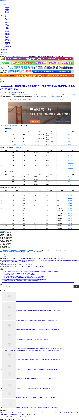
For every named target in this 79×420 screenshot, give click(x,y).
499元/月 (70, 138)
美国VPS (7, 19)
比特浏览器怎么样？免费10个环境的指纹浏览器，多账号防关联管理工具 (18, 273)
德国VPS (7, 24)
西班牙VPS (7, 43)
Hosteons (7, 12)
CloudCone (7, 10)
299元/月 (70, 134)
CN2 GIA (27, 412)
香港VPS (5, 250)
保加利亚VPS (8, 46)
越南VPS (7, 36)
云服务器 (20, 412)
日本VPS (7, 16)
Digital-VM (7, 8)
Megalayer (2, 95)
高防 (23, 261)
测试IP (64, 260)
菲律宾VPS (13, 250)
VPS (13, 96)
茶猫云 (7, 414)
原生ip (33, 260)
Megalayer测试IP (3, 231)
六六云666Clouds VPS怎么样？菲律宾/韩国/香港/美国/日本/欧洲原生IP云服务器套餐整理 (21, 280)
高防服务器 (17, 251)
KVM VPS (49, 412)
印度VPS (7, 33)
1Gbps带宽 (55, 412)
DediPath (7, 9)
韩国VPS (7, 18)
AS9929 (38, 414)
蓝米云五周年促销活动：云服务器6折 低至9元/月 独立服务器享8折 (14, 264)
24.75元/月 (70, 152)
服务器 (9, 128)
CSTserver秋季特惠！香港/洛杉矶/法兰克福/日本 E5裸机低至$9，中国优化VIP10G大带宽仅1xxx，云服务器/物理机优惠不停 (38, 282)
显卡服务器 (11, 251)
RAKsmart (7, 7)
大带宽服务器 (75, 95)
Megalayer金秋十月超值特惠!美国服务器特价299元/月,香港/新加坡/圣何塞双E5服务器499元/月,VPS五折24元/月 (39, 258)
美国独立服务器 (24, 95)
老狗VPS (3, 412)
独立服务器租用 (31, 414)
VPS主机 (6, 147)
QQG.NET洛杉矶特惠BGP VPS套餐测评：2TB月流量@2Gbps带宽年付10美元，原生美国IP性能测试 (24, 279)
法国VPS (7, 30)
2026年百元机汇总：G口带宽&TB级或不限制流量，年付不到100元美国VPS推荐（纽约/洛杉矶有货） (24, 277)
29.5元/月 (70, 181)
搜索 (1, 284)
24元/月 (69, 176)
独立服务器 (19, 92)
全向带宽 (52, 96)
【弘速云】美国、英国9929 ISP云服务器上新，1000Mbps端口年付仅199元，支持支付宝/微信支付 (23, 276)
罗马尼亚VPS (8, 40)
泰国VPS (7, 39)
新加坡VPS (7, 22)
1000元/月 (70, 144)
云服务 (61, 412)
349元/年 (70, 225)
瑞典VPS (7, 45)
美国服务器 (4, 261)
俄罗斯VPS (7, 27)
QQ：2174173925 (15, 256)
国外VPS (14, 92)
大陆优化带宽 (43, 96)
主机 (27, 260)
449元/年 (70, 228)
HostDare (7, 11)
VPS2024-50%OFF (18, 147)
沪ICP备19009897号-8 (22, 416)
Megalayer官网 (3, 125)
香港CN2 (74, 412)
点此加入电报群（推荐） (5, 256)
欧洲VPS (7, 21)
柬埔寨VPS (7, 37)
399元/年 (70, 198)
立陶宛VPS (7, 42)
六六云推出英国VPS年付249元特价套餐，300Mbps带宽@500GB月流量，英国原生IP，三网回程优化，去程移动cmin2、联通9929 (30, 271)
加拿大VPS (7, 31)
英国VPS (7, 25)
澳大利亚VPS (8, 34)
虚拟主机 (13, 414)
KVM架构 (19, 414)
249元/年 (70, 223)
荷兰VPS (7, 28)
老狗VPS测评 (3, 0)
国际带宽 (57, 96)
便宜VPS (13, 56)
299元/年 (70, 195)
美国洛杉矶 (42, 412)
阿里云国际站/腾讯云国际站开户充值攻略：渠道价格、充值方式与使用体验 (18, 274)
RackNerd (7, 5)
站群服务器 (5, 251)
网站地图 (14, 416)
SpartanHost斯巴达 (9, 14)
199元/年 (70, 193)
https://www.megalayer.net (12, 125)
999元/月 (70, 141)
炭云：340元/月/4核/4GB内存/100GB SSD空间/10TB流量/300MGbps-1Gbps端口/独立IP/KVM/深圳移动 (22, 266)
